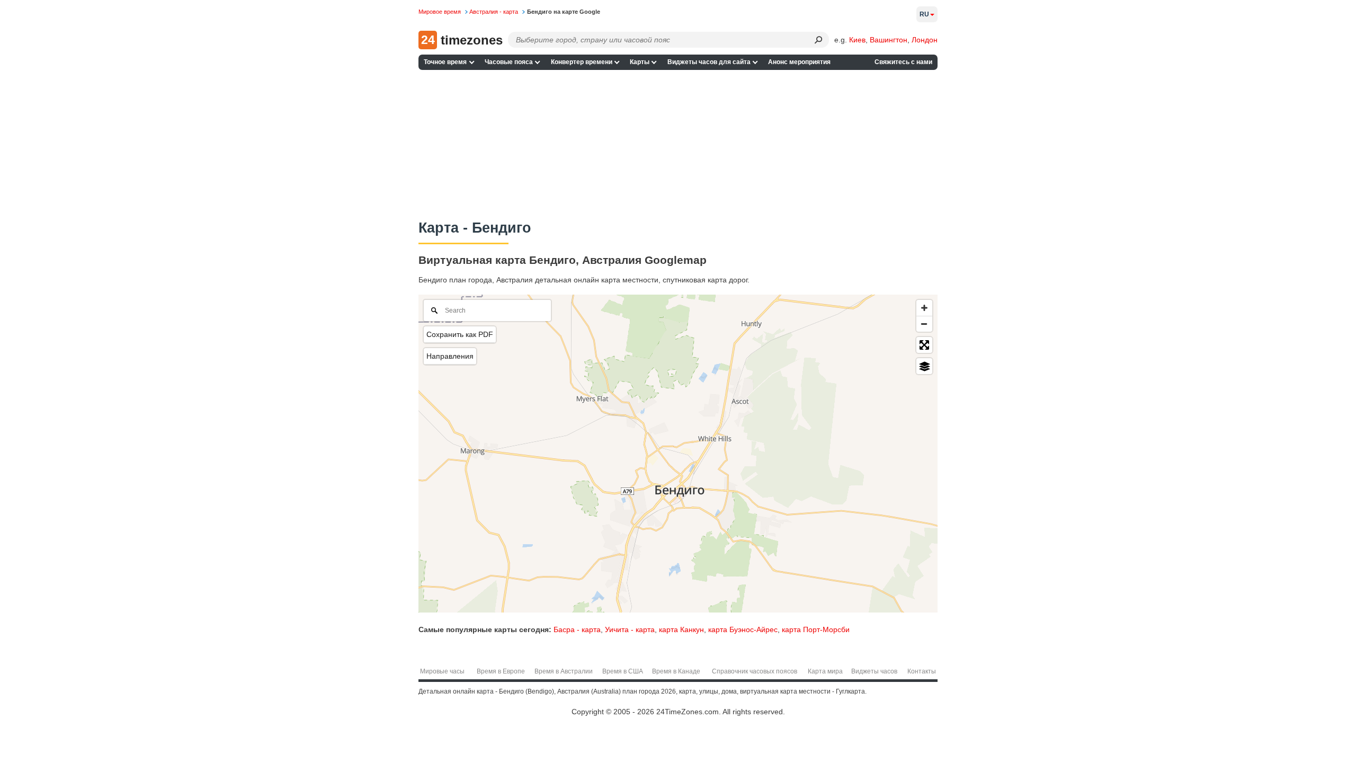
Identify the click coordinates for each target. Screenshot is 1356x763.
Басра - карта (577, 629)
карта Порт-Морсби (816, 629)
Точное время (445, 62)
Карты (639, 62)
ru (924, 14)
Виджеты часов (874, 671)
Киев (857, 40)
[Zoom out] (924, 324)
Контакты (921, 671)
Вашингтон (888, 40)
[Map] (678, 454)
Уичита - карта (630, 629)
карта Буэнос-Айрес (743, 629)
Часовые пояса (509, 62)
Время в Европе (501, 671)
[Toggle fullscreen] (924, 345)
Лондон (925, 40)
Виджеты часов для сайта (709, 62)
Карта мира (825, 671)
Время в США (622, 671)
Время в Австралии (563, 671)
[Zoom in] (924, 308)
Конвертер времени (581, 62)
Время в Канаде (676, 671)
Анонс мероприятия (799, 62)
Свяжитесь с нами (903, 62)
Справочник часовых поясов (754, 671)
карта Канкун (681, 629)
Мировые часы (442, 671)
